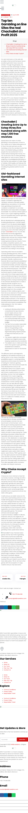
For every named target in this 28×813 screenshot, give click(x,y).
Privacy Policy (8, 691)
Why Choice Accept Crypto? (15, 53)
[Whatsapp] (14, 607)
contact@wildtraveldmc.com (9, 789)
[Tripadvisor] (17, 607)
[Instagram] (10, 607)
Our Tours (7, 666)
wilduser (6, 17)
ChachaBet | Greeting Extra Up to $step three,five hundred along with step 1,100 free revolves (16, 46)
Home (5, 662)
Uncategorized (5, 15)
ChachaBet (9, 232)
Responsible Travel (9, 693)
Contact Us (7, 670)
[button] (14, 673)
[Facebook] (2, 607)
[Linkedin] (6, 607)
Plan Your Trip (8, 668)
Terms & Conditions (10, 690)
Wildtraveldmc (15, 744)
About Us (6, 664)
